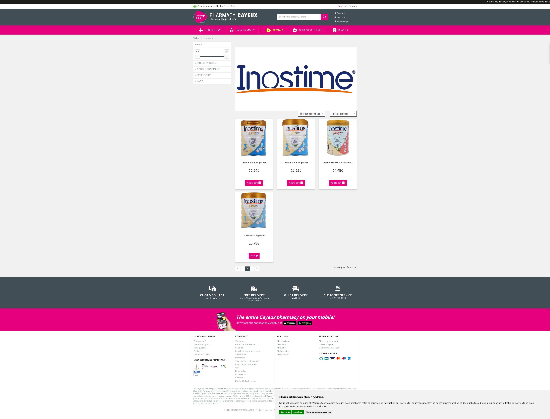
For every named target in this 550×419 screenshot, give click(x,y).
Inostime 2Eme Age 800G (296, 163)
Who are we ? (200, 341)
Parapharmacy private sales (247, 351)
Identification (283, 341)
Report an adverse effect (246, 365)
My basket (281, 348)
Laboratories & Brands (245, 345)
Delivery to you (326, 345)
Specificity (204, 75)
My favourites (283, 351)
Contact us (198, 351)
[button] (311, 114)
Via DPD (296, 296)
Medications (212, 30)
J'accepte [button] (285, 412)
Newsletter (240, 358)
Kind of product (207, 63)
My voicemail (283, 354)
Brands (343, 30)
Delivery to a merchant (329, 348)
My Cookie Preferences (245, 381)
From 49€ (254, 297)
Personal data (241, 374)
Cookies (239, 378)
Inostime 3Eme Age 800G (254, 163)
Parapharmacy (245, 30)
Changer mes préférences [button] (318, 412)
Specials (277, 30)
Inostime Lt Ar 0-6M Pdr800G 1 (338, 163)
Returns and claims (202, 354)
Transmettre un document (247, 361)
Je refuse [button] (297, 412)
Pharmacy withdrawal (328, 341)
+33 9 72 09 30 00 (338, 296)
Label (200, 82)
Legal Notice (240, 371)
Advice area (240, 354)
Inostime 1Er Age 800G (254, 236)
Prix (199, 45)
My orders (281, 345)
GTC (237, 368)
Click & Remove (212, 296)
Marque (208, 38)
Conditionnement (208, 69)
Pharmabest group (202, 345)
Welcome (197, 38)
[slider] (197, 57)
